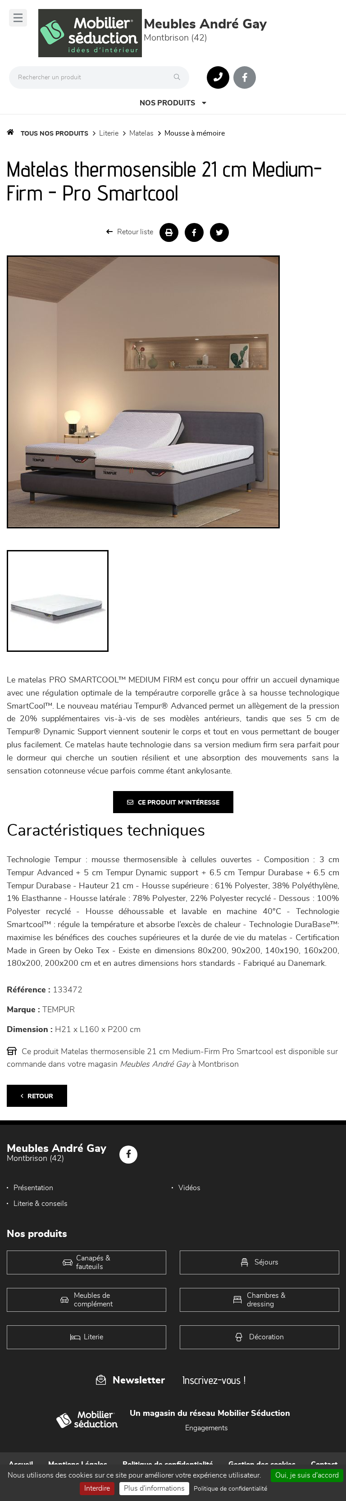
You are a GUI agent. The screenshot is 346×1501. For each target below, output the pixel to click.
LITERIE (108, 133)
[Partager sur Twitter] (219, 232)
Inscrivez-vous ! (214, 1380)
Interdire (97, 1488)
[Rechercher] (179, 77)
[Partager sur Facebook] (194, 232)
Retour (40, 1096)
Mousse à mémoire (194, 133)
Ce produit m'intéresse (178, 803)
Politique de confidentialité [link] (230, 1489)
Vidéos (189, 1188)
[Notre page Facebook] (244, 77)
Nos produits (167, 103)
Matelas (141, 133)
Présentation (33, 1188)
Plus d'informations (154, 1488)
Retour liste (135, 232)
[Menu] (18, 18)
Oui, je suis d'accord (307, 1475)
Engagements (206, 1428)
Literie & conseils (41, 1203)
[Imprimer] (168, 232)
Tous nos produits (54, 134)
